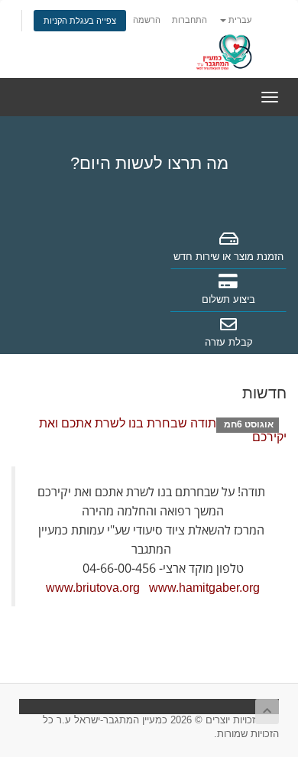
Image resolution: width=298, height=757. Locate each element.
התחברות (189, 19)
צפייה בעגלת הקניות (80, 20)
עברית (238, 19)
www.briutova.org (93, 587)
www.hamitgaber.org (204, 587)
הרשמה (146, 19)
